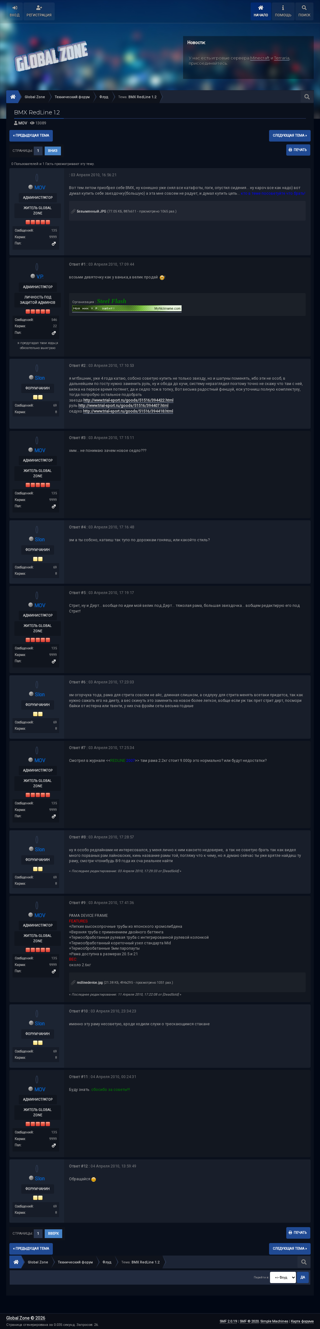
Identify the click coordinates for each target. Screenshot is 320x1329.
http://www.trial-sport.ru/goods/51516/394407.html (123, 405)
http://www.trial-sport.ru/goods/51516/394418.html (128, 411)
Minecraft (260, 57)
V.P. (40, 277)
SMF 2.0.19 (228, 1321)
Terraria (281, 57)
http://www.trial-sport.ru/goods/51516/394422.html (128, 400)
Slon (40, 378)
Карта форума (302, 1321)
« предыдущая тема (31, 135)
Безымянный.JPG (91, 211)
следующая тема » (290, 135)
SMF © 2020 (249, 1321)
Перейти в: (261, 1277)
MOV (22, 123)
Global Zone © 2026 (25, 1318)
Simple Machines (274, 1321)
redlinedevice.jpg (89, 983)
